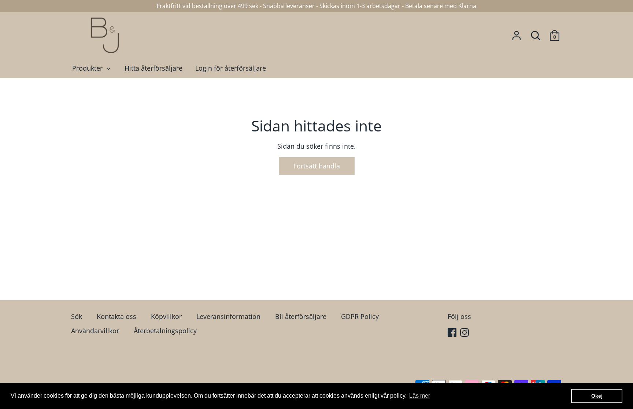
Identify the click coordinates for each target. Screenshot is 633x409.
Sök (76, 316)
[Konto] (516, 33)
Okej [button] (597, 396)
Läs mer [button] (419, 396)
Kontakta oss (116, 316)
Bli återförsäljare (300, 316)
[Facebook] (453, 333)
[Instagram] (465, 333)
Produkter (88, 68)
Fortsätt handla (316, 165)
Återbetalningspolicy (165, 330)
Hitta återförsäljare (153, 68)
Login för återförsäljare (230, 68)
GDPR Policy (360, 316)
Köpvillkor (166, 316)
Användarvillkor (95, 330)
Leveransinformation (228, 316)
